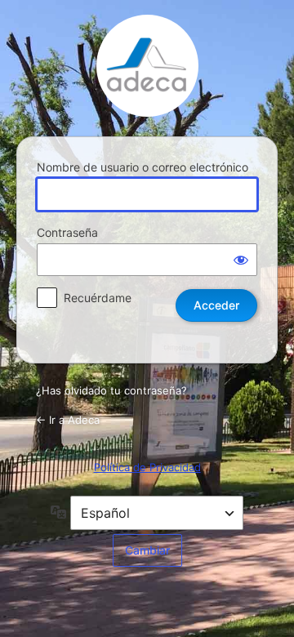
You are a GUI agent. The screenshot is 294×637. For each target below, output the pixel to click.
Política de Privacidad (147, 467)
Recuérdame (97, 298)
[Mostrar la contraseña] (241, 259)
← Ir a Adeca (68, 419)
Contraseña (67, 232)
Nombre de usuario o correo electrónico (142, 167)
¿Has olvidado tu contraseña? (111, 390)
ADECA (147, 66)
